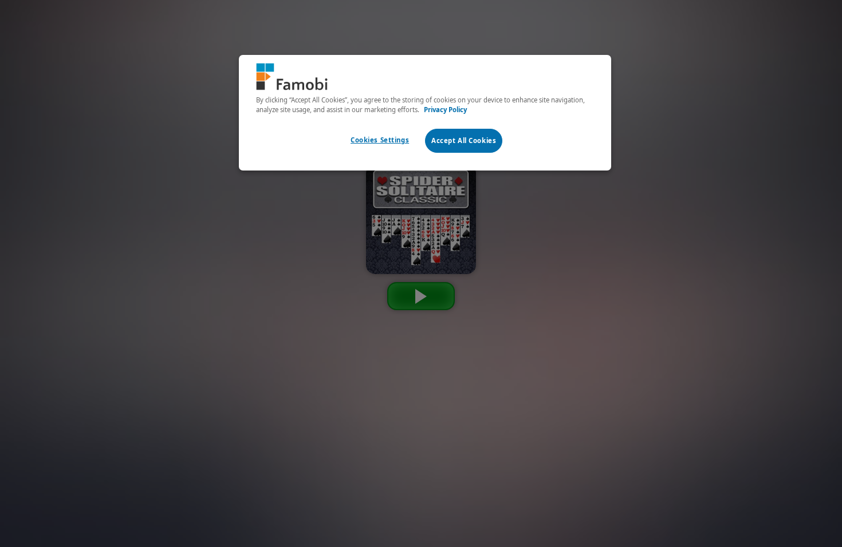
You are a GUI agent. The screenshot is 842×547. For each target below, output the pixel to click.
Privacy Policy (445, 109)
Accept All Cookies (463, 140)
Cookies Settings (380, 140)
